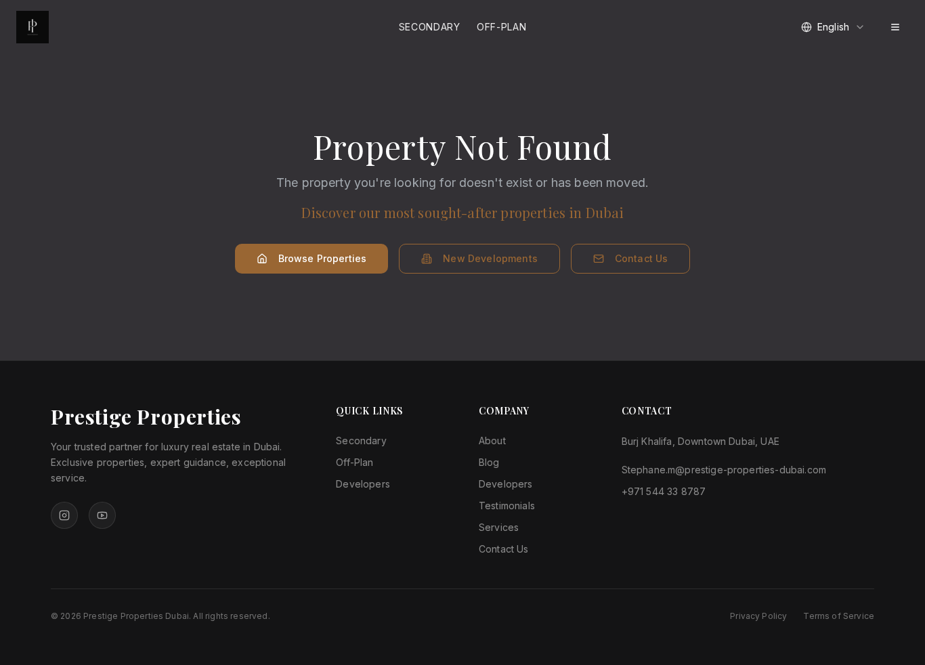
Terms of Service (838, 616)
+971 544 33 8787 (664, 491)
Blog (489, 462)
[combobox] (833, 27)
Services (499, 527)
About (492, 440)
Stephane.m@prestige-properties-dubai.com (724, 469)
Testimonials (507, 505)
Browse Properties (322, 258)
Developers (363, 484)
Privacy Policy (758, 616)
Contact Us (641, 258)
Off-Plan (502, 27)
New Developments (490, 258)
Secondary (429, 27)
